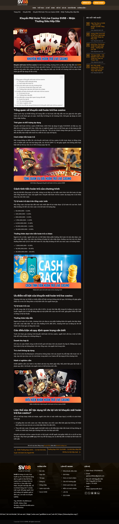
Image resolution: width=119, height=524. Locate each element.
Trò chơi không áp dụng (26, 101)
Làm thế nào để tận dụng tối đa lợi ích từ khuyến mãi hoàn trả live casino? (39, 105)
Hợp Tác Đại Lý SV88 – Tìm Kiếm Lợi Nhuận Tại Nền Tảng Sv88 (98, 25)
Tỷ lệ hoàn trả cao (24, 93)
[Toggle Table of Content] (61, 77)
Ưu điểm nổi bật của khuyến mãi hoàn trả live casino (32, 91)
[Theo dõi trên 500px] (98, 493)
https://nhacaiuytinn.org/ (67, 514)
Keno (53, 8)
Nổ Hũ (58, 8)
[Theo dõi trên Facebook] (86, 493)
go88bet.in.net (45, 514)
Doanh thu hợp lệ (24, 99)
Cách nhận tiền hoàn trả (26, 83)
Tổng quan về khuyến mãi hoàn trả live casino (30, 79)
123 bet (2, 514)
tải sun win (21, 514)
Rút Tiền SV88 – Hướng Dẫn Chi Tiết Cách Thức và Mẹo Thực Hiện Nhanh (97, 68)
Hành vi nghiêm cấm (25, 103)
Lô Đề (48, 8)
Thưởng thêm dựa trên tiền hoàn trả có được (32, 89)
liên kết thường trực (61, 445)
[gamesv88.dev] (22, 3)
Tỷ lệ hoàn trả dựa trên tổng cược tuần (30, 87)
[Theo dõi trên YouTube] (95, 493)
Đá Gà (64, 8)
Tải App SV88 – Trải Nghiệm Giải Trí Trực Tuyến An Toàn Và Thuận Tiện (97, 57)
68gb (28, 514)
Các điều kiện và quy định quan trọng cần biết (30, 97)
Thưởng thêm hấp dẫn (25, 95)
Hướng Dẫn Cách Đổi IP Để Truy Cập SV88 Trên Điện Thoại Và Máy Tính (98, 36)
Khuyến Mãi (72, 8)
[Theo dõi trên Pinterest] (92, 493)
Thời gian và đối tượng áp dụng (28, 81)
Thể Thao (40, 8)
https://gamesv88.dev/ (94, 489)
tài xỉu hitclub (11, 514)
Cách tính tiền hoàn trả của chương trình (29, 85)
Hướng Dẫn (81, 8)
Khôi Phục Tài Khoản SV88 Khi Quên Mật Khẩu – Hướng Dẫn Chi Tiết (97, 47)
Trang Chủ (17, 12)
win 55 (54, 514)
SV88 (34, 8)
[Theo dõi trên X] (89, 493)
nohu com (35, 514)
